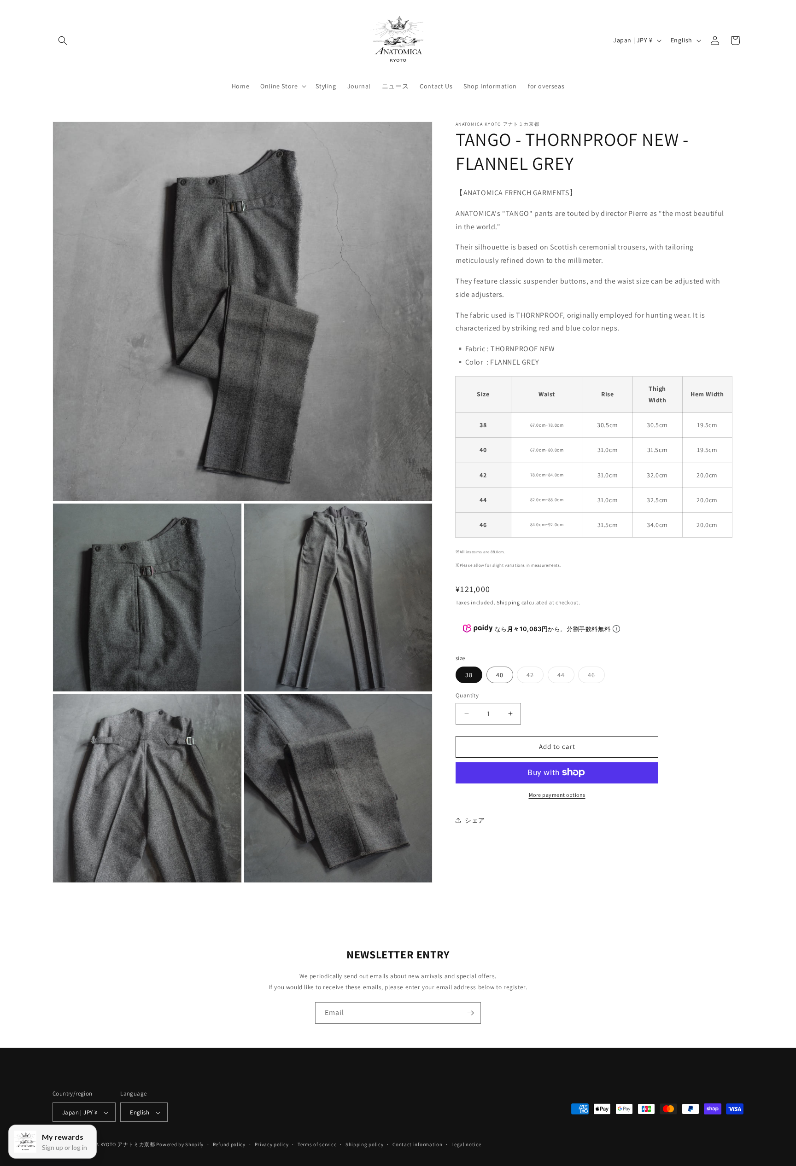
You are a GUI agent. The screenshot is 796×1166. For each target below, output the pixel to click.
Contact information (417, 1144)
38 (469, 675)
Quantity (467, 695)
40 (499, 675)
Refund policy (229, 1144)
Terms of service (317, 1144)
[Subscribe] (470, 1013)
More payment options (557, 794)
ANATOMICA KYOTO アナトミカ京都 (113, 1145)
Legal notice (466, 1144)
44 (565, 676)
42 (535, 676)
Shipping (508, 601)
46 (596, 676)
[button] (63, 40)
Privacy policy (272, 1144)
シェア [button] (475, 820)
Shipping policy (364, 1144)
